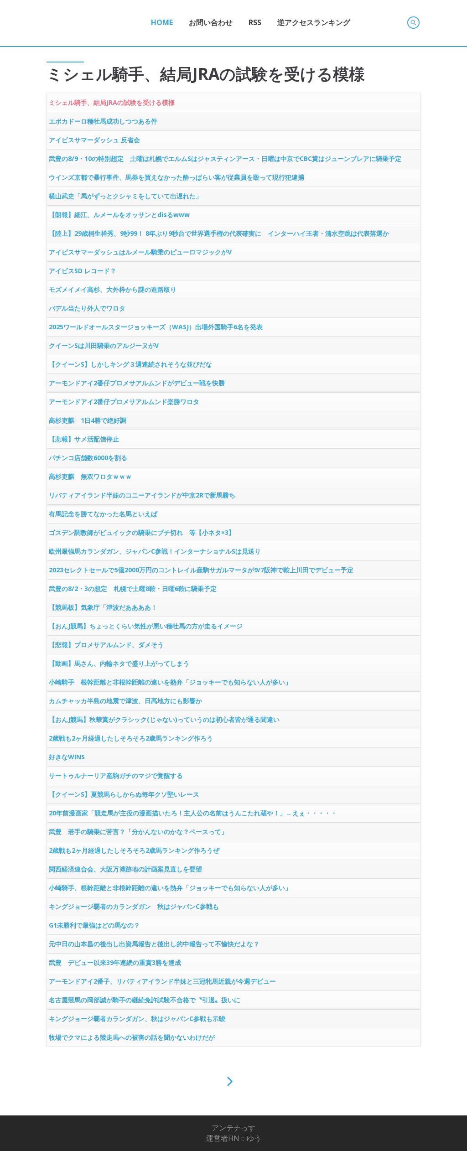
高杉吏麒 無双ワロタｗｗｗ (90, 476)
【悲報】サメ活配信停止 (84, 439)
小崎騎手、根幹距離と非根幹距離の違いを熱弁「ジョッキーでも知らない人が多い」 (170, 887)
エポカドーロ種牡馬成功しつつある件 (103, 121)
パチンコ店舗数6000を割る (88, 457)
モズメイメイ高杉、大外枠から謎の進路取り (112, 289)
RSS (255, 22)
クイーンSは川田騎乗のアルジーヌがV (104, 345)
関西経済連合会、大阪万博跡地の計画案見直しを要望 (125, 869)
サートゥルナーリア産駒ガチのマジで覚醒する (116, 775)
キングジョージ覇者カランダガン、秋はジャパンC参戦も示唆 (137, 1018)
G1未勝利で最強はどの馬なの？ (94, 925)
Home (162, 22)
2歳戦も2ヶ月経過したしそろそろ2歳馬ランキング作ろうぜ (134, 850)
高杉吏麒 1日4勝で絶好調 (87, 420)
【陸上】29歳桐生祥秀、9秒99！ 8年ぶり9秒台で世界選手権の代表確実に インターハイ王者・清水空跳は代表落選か (219, 233)
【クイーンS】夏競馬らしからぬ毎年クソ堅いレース (124, 794)
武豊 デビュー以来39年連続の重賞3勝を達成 (115, 962)
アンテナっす (233, 1128)
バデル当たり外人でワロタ (87, 308)
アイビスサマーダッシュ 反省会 (94, 139)
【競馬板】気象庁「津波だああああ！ (103, 607)
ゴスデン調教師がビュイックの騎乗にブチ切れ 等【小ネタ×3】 (142, 532)
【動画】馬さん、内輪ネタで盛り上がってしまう (119, 663)
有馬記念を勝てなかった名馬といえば (103, 513)
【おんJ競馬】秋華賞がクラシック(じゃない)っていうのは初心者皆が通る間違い (164, 719)
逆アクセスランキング (313, 22)
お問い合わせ (211, 22)
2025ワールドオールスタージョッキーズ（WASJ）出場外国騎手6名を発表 (156, 326)
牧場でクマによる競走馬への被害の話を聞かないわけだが (132, 1037)
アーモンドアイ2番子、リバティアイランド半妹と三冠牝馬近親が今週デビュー (162, 981)
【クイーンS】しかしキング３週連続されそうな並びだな (130, 364)
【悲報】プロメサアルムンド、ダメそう (106, 644)
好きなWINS (67, 756)
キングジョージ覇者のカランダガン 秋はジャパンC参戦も (134, 906)
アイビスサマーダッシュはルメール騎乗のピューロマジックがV (140, 252)
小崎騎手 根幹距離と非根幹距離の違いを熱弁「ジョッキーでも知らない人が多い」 (170, 682)
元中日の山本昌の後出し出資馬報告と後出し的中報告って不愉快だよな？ (154, 943)
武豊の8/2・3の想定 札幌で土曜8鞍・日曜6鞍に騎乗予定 (133, 588)
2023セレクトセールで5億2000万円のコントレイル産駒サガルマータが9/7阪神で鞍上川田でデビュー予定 (201, 569)
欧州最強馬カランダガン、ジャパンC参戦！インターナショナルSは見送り (155, 551)
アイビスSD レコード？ (82, 270)
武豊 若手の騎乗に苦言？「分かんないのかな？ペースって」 (138, 831)
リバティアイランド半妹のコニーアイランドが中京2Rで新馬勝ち (142, 495)
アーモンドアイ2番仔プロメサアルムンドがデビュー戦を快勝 (137, 382)
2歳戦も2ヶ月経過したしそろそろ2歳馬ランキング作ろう (131, 738)
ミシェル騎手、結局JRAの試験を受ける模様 (112, 102)
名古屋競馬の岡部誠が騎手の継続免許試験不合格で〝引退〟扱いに (144, 999)
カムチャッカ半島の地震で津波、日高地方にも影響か (125, 700)
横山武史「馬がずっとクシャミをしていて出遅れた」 (125, 196)
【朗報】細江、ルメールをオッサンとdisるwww (119, 214)
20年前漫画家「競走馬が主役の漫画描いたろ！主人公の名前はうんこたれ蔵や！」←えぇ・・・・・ (193, 813)
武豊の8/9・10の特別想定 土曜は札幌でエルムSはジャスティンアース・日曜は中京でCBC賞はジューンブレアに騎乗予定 (225, 158)
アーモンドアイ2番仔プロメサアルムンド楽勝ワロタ (124, 401)
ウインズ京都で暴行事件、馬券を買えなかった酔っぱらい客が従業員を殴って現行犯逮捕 (176, 177)
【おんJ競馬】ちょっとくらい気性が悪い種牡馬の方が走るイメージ (146, 626)
